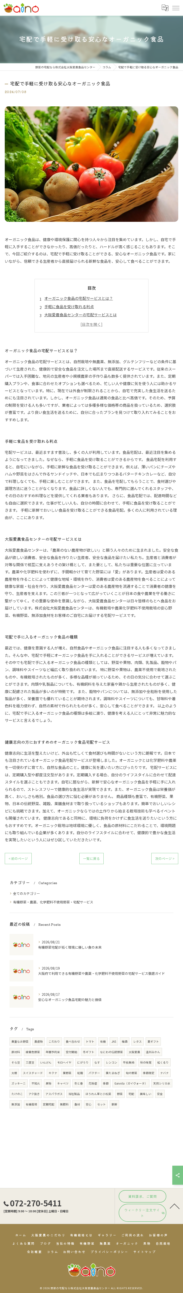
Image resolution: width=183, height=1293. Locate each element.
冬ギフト (88, 1052)
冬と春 (78, 1083)
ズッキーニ (18, 1083)
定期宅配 (48, 1104)
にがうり (83, 1062)
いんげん (45, 1062)
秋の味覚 (146, 1062)
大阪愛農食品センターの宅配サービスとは (80, 314)
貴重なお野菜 (20, 1041)
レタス (137, 1041)
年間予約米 (53, 1052)
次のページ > (164, 858)
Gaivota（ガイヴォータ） (130, 1083)
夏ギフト (153, 1041)
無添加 (15, 1104)
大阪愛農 (134, 1052)
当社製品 (74, 1094)
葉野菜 (67, 1073)
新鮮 (114, 1104)
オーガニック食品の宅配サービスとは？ (78, 298)
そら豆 (15, 1062)
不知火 (35, 1083)
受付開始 (71, 1052)
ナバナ (164, 1073)
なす (97, 1062)
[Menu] (175, 7)
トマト (90, 1041)
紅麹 (80, 1073)
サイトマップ (144, 1251)
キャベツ (63, 1083)
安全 (160, 1094)
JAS (114, 1041)
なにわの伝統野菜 (111, 1052)
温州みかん (153, 1052)
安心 (89, 1104)
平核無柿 (128, 1062)
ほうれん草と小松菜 (98, 1094)
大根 (14, 1073)
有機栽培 (31, 1104)
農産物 (38, 1041)
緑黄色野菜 (33, 1052)
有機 (103, 1041)
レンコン (111, 1062)
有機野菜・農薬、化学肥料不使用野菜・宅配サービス (53, 902)
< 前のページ (18, 858)
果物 (48, 1083)
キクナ (53, 1073)
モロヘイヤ (64, 1062)
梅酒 (124, 1041)
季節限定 (148, 1073)
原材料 (15, 1052)
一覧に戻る (91, 858)
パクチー (94, 1073)
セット (101, 1104)
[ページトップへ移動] (174, 1206)
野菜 (120, 1094)
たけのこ (17, 1094)
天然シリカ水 (161, 1083)
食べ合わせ (73, 1041)
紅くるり (163, 1062)
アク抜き (34, 1094)
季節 (106, 1083)
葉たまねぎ (113, 1073)
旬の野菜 (131, 1073)
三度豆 (30, 1062)
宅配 (131, 1094)
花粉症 (93, 1083)
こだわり (54, 1041)
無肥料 (64, 1104)
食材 (77, 1104)
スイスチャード (33, 1073)
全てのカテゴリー (26, 893)
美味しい (145, 1094)
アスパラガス (54, 1094)
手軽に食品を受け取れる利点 (69, 306)
